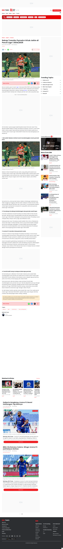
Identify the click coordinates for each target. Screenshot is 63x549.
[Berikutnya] (40, 376)
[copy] (38, 83)
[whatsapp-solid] (29, 83)
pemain (25, 90)
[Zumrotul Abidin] (3, 314)
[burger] (60, 12)
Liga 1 (17, 87)
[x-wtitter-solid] (35, 83)
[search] (51, 10)
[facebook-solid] (32, 83)
